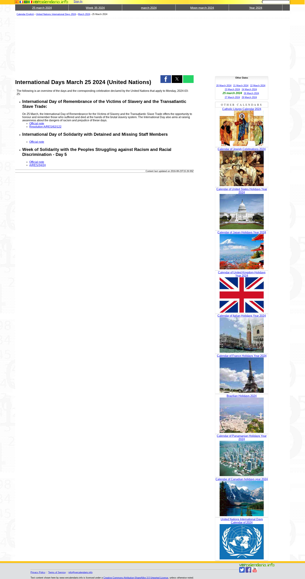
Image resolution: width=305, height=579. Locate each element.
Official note (36, 123)
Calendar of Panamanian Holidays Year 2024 (242, 437)
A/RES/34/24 (37, 165)
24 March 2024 (249, 89)
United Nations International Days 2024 (56, 14)
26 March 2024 (251, 93)
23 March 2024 (232, 89)
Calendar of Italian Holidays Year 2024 (241, 315)
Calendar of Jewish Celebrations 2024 (242, 149)
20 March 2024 (223, 85)
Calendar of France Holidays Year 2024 (242, 355)
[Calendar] (50, 1)
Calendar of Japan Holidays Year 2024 (241, 232)
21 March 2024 (240, 85)
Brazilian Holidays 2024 (242, 395)
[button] (165, 79)
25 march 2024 (42, 8)
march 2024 (149, 8)
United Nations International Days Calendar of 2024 (242, 521)
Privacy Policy (38, 572)
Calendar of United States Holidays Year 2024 (241, 191)
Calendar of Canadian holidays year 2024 (242, 479)
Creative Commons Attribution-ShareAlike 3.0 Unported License (135, 577)
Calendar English (25, 14)
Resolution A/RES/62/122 (45, 126)
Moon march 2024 (202, 8)
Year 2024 (255, 8)
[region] (104, 46)
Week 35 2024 (95, 8)
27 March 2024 (232, 97)
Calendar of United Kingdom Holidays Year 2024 (241, 274)
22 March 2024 (257, 85)
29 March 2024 (249, 97)
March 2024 (84, 14)
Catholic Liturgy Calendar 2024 (241, 109)
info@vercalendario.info (80, 572)
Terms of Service (57, 572)
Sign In (78, 1)
